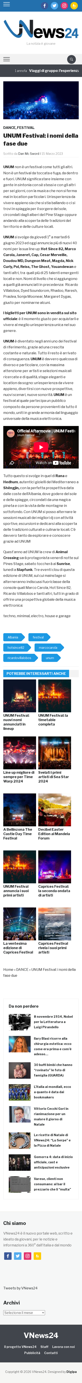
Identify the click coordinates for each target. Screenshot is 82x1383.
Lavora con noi (63, 1347)
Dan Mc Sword (28, 153)
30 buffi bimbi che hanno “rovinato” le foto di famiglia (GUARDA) (53, 1070)
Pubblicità (32, 1353)
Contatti (51, 1353)
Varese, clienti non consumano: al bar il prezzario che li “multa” (52, 1184)
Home (8, 970)
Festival (26, 128)
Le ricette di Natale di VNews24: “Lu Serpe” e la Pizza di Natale (52, 1140)
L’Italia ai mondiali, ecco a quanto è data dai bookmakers (52, 1092)
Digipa (71, 1372)
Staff (44, 1347)
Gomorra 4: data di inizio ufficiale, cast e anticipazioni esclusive (53, 1162)
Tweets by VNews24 (20, 1288)
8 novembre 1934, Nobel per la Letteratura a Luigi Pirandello (53, 1022)
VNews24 (41, 1335)
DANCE (9, 128)
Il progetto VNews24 (20, 1347)
